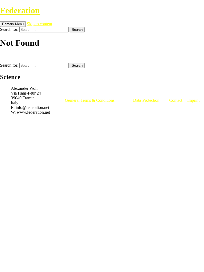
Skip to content (39, 24)
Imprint (193, 100)
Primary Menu (13, 24)
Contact (175, 100)
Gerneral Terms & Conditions (89, 100)
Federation (20, 10)
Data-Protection (146, 100)
